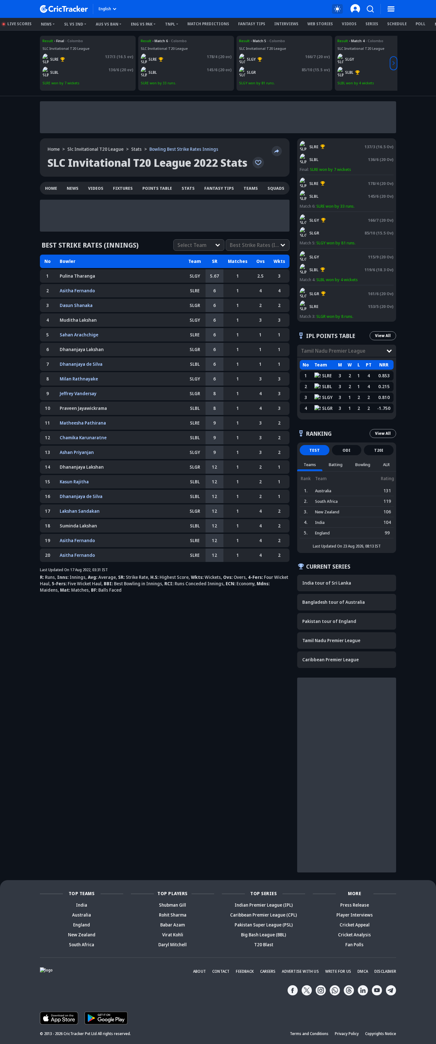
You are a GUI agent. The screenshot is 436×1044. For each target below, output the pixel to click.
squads (275, 188)
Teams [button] (310, 464)
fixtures (123, 188)
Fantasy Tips (251, 24)
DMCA (362, 971)
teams (251, 188)
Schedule (397, 24)
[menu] (391, 9)
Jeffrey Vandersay (78, 393)
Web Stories (320, 24)
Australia (81, 915)
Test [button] (314, 450)
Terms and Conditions (309, 1033)
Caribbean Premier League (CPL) (263, 915)
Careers (267, 971)
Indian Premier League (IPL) (264, 905)
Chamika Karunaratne (83, 437)
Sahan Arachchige (79, 335)
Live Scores (19, 24)
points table (157, 188)
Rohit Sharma (172, 915)
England (81, 925)
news (73, 188)
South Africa (81, 944)
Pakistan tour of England (329, 621)
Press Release (354, 905)
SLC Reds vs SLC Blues (61, 40)
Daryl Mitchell (172, 944)
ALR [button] (386, 464)
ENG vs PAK (142, 24)
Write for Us (338, 971)
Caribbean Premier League (330, 659)
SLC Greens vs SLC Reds (321, 288)
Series (371, 24)
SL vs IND (73, 24)
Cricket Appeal (355, 925)
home (51, 188)
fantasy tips (219, 188)
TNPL (170, 24)
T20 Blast (263, 944)
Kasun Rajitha (74, 482)
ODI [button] (346, 450)
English (105, 9)
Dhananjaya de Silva (81, 364)
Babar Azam (172, 925)
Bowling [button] (362, 464)
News (46, 24)
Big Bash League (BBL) (263, 935)
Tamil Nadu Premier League (331, 640)
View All (383, 335)
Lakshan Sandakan (80, 511)
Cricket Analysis (354, 935)
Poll (420, 24)
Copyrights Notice (380, 1033)
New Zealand (81, 935)
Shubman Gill (172, 905)
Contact (220, 971)
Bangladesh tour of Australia (333, 602)
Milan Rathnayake (79, 379)
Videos (349, 24)
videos (95, 188)
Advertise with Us (300, 971)
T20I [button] (378, 450)
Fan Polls (354, 944)
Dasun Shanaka (76, 305)
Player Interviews (354, 915)
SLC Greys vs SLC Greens (260, 40)
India (81, 905)
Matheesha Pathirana (83, 423)
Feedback (245, 971)
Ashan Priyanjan (77, 452)
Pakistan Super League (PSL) (264, 925)
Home (54, 149)
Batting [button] (335, 464)
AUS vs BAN (107, 24)
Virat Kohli (172, 935)
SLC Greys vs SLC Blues (356, 40)
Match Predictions (208, 24)
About (199, 971)
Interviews (286, 24)
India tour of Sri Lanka (326, 583)
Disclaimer (385, 971)
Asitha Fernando (77, 291)
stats (136, 149)
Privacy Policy (347, 1033)
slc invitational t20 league (95, 149)
